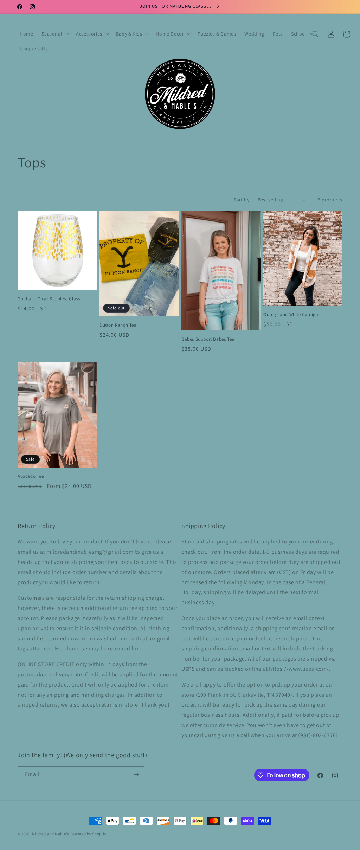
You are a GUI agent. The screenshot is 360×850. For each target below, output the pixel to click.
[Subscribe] (136, 774)
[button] (54, 33)
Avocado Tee (31, 476)
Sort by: (241, 200)
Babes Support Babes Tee (207, 339)
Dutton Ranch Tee (117, 325)
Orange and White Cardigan (292, 314)
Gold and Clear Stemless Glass (49, 299)
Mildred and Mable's (51, 833)
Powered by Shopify (88, 833)
